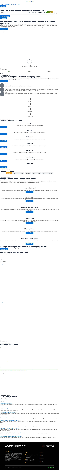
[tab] (9, 173)
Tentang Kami (7, 4)
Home (2, 4)
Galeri (19, 4)
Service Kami (13, 4)
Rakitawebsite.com (18, 467)
